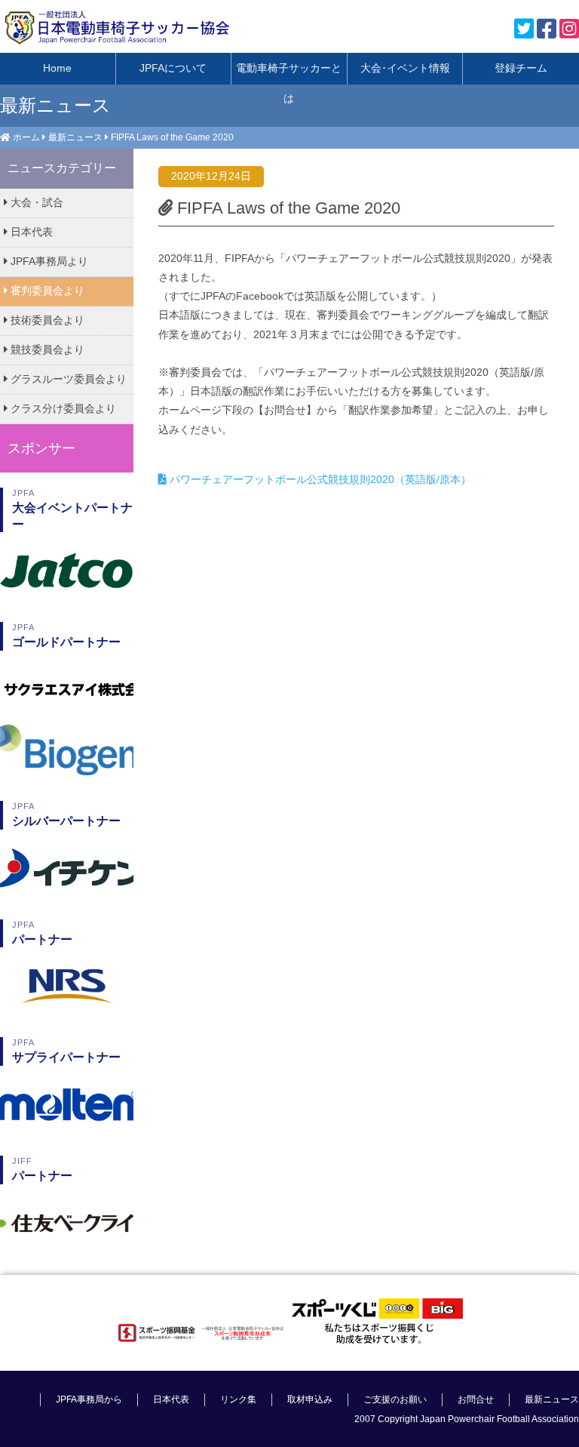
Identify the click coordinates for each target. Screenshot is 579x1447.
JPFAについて (173, 68)
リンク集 (238, 1399)
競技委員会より (46, 349)
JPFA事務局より (48, 261)
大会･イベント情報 (405, 68)
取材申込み (309, 1399)
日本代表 (30, 232)
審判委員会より (46, 291)
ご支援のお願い (395, 1399)
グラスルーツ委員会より (67, 379)
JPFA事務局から (89, 1399)
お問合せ (476, 1399)
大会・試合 (35, 202)
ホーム (26, 137)
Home (57, 68)
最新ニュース (75, 137)
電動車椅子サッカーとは (289, 73)
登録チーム (521, 68)
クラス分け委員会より (62, 408)
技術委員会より (46, 320)
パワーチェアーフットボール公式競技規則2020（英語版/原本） (319, 479)
